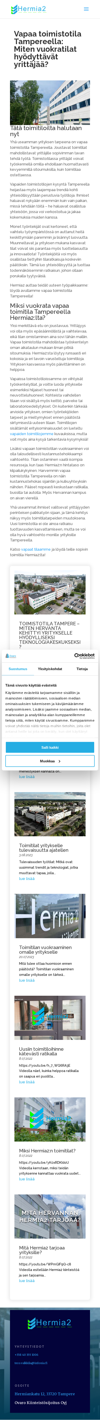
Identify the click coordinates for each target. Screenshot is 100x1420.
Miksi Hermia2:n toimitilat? (47, 1151)
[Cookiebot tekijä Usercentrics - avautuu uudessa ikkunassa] (74, 656)
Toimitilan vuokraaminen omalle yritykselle (45, 950)
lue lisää (27, 776)
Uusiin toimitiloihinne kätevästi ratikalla (41, 1051)
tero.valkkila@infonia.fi (31, 1363)
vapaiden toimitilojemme (31, 434)
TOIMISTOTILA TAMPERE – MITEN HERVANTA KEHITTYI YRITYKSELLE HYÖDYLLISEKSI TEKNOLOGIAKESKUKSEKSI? (50, 635)
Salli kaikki (50, 747)
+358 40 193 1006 (26, 1354)
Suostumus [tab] (18, 669)
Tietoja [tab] (82, 669)
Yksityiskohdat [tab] (50, 669)
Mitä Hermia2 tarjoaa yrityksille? (42, 1250)
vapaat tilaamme (36, 549)
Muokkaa (47, 761)
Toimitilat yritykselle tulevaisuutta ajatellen (43, 848)
